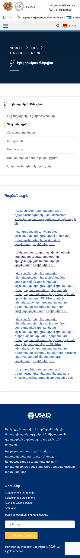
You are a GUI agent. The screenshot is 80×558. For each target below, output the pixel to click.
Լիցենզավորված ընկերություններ (31, 116)
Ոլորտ (34, 47)
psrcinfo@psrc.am (64, 5)
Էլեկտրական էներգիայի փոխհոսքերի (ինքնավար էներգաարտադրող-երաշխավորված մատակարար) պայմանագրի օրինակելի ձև (42, 258)
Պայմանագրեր (17, 124)
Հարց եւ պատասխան (18, 502)
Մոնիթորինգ (16, 141)
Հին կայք (10, 507)
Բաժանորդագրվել (22, 535)
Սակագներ (15, 149)
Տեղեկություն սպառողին (20, 497)
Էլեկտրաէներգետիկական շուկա (30, 166)
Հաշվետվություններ (21, 132)
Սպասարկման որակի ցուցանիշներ (32, 158)
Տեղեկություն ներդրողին (20, 492)
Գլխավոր (16, 47)
